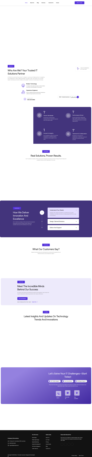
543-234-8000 (31, 99)
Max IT (10, 456)
